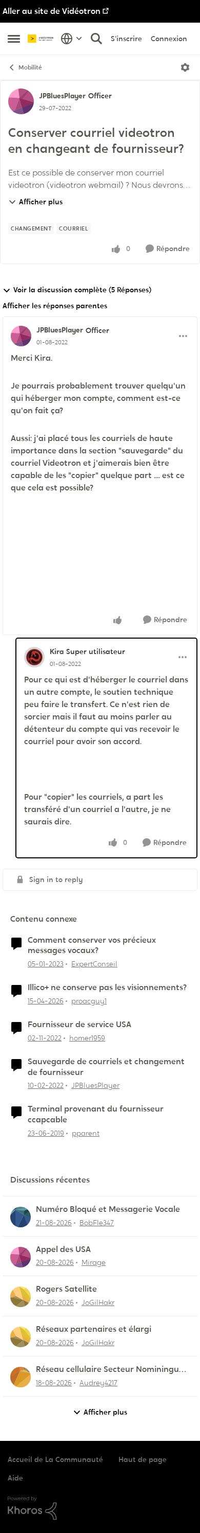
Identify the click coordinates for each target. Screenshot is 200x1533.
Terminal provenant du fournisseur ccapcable (96, 1114)
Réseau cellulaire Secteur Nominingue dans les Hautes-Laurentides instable (110, 1369)
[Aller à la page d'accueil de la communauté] (41, 38)
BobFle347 (96, 1222)
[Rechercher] (96, 38)
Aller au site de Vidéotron (52, 11)
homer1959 (87, 1038)
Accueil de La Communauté (55, 1459)
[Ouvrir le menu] (185, 67)
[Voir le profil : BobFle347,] (20, 1217)
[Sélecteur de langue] (71, 38)
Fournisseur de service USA (79, 1024)
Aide (15, 1478)
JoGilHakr (98, 1302)
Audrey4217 (98, 1382)
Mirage (94, 1262)
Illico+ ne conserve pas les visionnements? (107, 987)
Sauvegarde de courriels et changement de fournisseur (106, 1067)
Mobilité (30, 67)
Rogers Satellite (66, 1289)
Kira (57, 651)
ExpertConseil (94, 963)
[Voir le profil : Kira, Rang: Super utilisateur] (34, 657)
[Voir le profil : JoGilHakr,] (20, 1297)
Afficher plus (41, 201)
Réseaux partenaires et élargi (93, 1329)
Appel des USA (63, 1249)
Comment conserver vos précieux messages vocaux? (92, 945)
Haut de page (142, 1459)
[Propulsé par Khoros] (100, 1508)
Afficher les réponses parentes (55, 305)
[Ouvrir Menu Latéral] (14, 38)
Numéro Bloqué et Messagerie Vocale (108, 1209)
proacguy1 (89, 1001)
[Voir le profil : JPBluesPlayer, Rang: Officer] (21, 101)
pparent (85, 1133)
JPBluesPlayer (62, 95)
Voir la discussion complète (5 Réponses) (82, 289)
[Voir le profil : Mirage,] (20, 1257)
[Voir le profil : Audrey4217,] (20, 1377)
